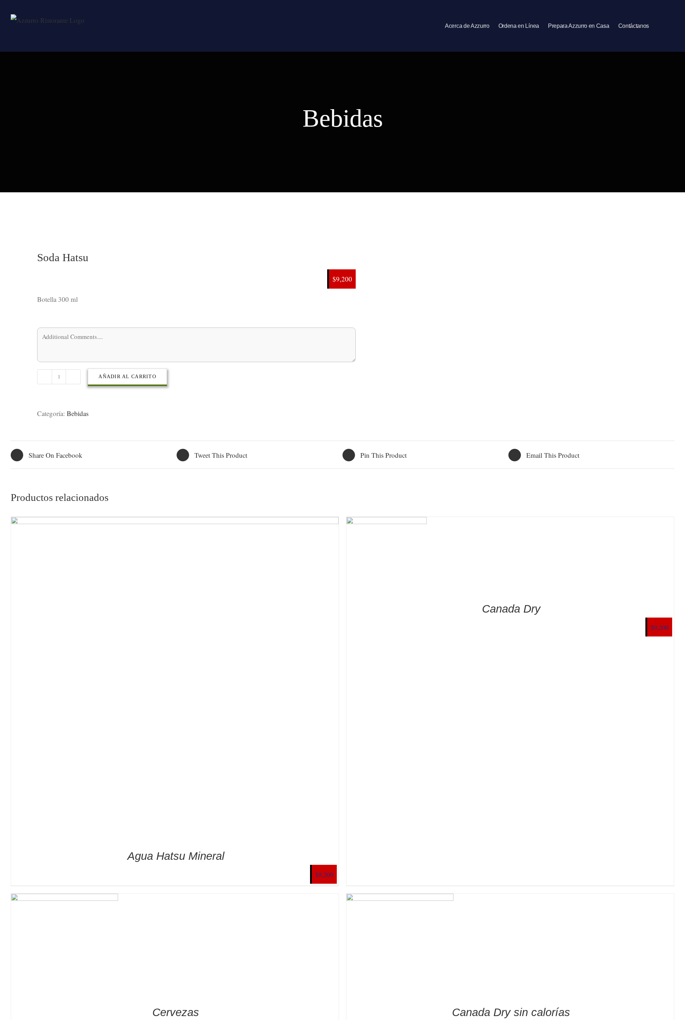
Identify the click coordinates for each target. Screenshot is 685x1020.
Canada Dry (511, 609)
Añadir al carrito (127, 376)
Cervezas (175, 1012)
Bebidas (77, 413)
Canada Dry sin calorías (511, 1012)
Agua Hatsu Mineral (175, 856)
